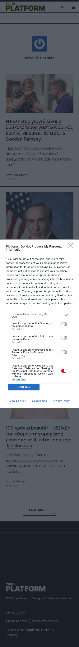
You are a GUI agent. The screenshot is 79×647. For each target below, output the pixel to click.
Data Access (39, 400)
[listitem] (39, 315)
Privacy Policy (61, 400)
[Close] (71, 246)
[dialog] (39, 323)
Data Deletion (18, 400)
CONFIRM (24, 386)
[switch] (64, 324)
